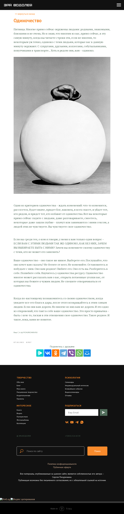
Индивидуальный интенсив (77, 385)
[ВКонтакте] (47, 353)
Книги (19, 410)
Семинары (69, 382)
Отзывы (68, 395)
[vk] (67, 422)
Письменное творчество (27, 392)
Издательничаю (23, 395)
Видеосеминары (72, 392)
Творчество (24, 377)
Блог (19, 385)
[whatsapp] (82, 422)
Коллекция (21, 423)
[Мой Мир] (87, 353)
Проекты (20, 399)
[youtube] (72, 422)
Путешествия (22, 416)
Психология (72, 377)
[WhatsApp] (79, 353)
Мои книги (21, 389)
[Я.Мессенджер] (40, 353)
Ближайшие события (73, 389)
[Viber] (71, 353)
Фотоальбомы (23, 420)
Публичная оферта (62, 467)
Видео (19, 413)
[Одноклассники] (55, 353)
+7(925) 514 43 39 (72, 436)
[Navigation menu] (119, 5)
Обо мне (20, 382)
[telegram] (77, 422)
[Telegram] (63, 353)
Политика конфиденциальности (62, 464)
